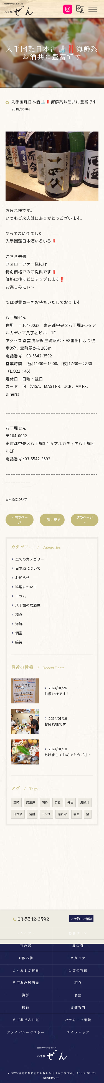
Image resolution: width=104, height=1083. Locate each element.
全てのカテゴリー (29, 559)
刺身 (45, 802)
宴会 (76, 814)
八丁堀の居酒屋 (27, 605)
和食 (18, 614)
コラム (20, 596)
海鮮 (18, 623)
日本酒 (17, 814)
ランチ (46, 814)
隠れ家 (62, 814)
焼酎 (32, 814)
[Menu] (92, 9)
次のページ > (84, 519)
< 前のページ (19, 519)
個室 (18, 632)
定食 (58, 802)
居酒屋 (30, 802)
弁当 (70, 802)
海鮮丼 (84, 802)
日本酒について (16, 499)
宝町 (16, 802)
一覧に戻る (52, 519)
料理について (26, 586)
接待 (18, 642)
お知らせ (22, 577)
